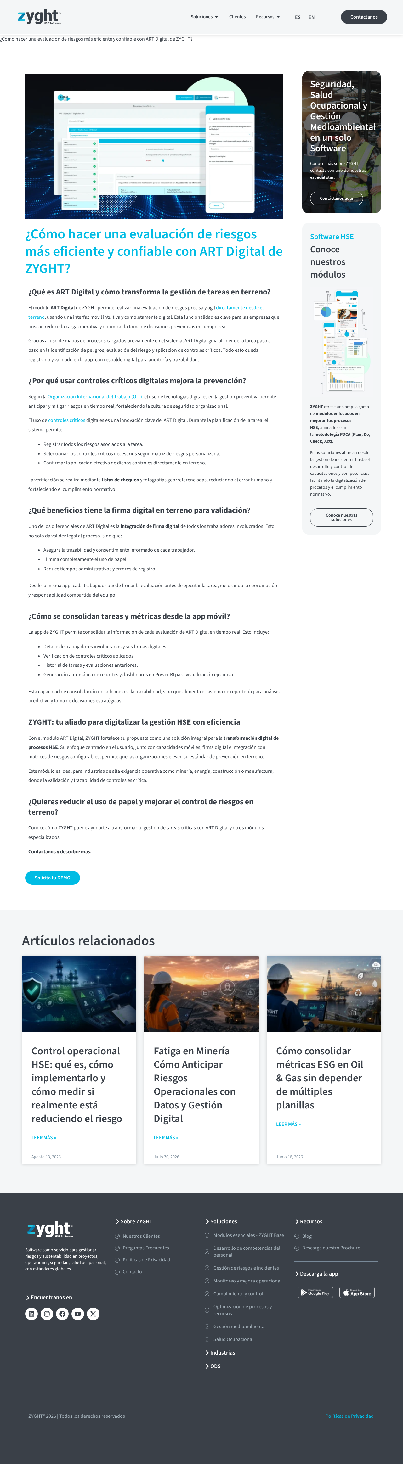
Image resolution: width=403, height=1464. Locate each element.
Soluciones (223, 1222)
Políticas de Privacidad (350, 1416)
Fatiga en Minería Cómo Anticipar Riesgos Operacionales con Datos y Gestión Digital (195, 1085)
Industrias (222, 1353)
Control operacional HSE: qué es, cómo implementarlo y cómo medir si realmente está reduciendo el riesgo (76, 1085)
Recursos (311, 1222)
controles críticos (66, 420)
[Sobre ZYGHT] (117, 1221)
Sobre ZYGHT (137, 1222)
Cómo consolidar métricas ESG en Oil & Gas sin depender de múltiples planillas (319, 1078)
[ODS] (207, 1366)
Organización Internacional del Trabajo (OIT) (95, 396)
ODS (215, 1366)
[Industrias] (207, 1352)
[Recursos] (297, 1221)
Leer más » (43, 1137)
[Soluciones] (207, 1221)
